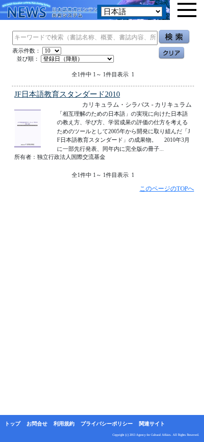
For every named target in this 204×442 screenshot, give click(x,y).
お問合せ (37, 423)
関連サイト (152, 423)
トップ (12, 423)
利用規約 (64, 423)
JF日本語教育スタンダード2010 (67, 94)
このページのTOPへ (166, 188)
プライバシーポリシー (107, 423)
